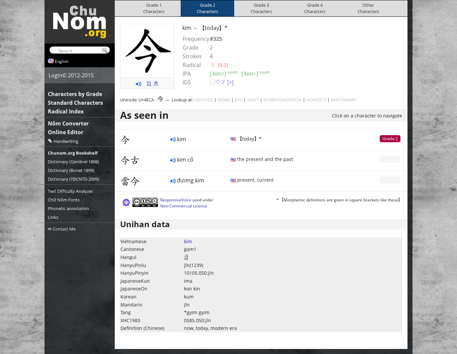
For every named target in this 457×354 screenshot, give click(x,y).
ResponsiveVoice (175, 200)
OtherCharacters (368, 8)
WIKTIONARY (344, 100)
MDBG (223, 100)
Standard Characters (75, 102)
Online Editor (65, 132)
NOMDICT (316, 100)
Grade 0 (390, 159)
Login (55, 75)
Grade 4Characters (315, 8)
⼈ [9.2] (219, 65)
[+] (230, 82)
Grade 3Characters (261, 8)
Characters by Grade (75, 94)
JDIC (239, 100)
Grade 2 (390, 139)
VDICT (253, 100)
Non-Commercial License (183, 206)
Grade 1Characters (154, 8)
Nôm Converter (68, 123)
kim (188, 241)
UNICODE (203, 100)
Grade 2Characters (207, 8)
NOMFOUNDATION (282, 100)
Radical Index (66, 111)
